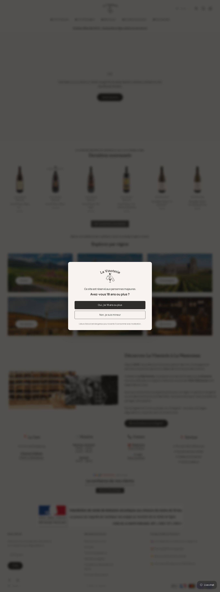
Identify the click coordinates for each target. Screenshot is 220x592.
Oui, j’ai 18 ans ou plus (110, 305)
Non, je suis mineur (110, 314)
